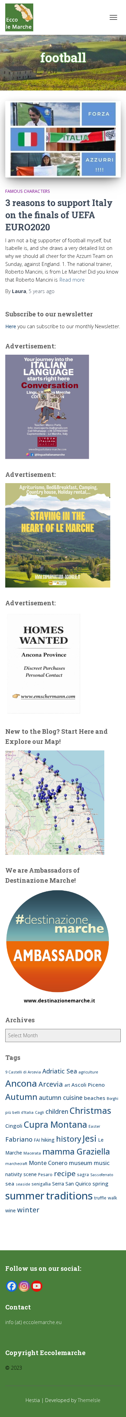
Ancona (21, 1083)
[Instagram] (24, 1286)
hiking (48, 1139)
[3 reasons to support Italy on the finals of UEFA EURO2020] (63, 139)
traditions (69, 1196)
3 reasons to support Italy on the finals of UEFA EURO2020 (59, 215)
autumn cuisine (61, 1097)
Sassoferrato (101, 1174)
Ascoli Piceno (88, 1084)
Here (10, 326)
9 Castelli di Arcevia (23, 1072)
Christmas (90, 1110)
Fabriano (19, 1139)
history (68, 1139)
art (67, 1085)
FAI (37, 1140)
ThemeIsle (89, 1400)
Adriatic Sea (59, 1071)
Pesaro (45, 1175)
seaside (23, 1184)
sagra (83, 1175)
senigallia (41, 1184)
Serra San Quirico (71, 1183)
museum (80, 1163)
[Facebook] (11, 1286)
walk (112, 1198)
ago (42, 291)
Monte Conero (48, 1163)
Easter (94, 1126)
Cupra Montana (55, 1124)
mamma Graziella (76, 1151)
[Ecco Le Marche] (21, 17)
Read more (72, 279)
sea (9, 1183)
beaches (94, 1097)
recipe (65, 1173)
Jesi (90, 1138)
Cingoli (13, 1125)
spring (100, 1183)
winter (28, 1209)
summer (24, 1195)
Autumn (21, 1096)
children (57, 1111)
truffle (100, 1198)
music (102, 1163)
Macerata (32, 1153)
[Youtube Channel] (36, 1286)
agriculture (88, 1072)
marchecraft (16, 1163)
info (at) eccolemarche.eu (34, 1322)
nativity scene (21, 1174)
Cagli (39, 1112)
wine (10, 1210)
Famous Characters (27, 191)
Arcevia (50, 1084)
